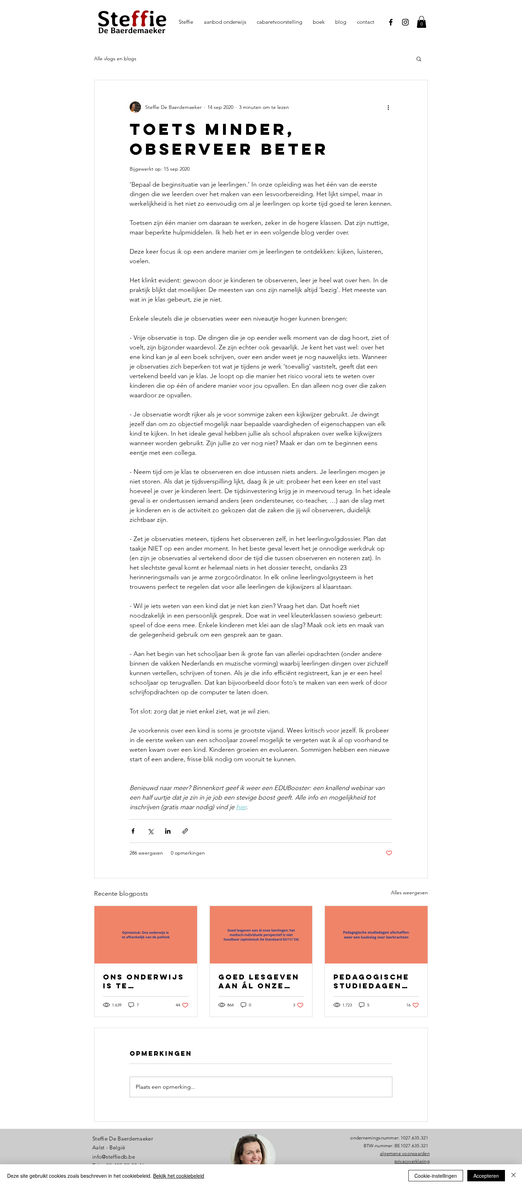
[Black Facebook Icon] (390, 22)
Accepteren (486, 1175)
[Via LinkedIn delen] (167, 831)
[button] (418, 58)
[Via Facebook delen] (133, 831)
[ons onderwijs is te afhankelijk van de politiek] (145, 935)
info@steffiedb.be (113, 1156)
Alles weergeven (409, 892)
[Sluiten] (513, 1175)
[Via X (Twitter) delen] (150, 831)
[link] (421, 22)
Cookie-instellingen (435, 1175)
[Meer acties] (388, 107)
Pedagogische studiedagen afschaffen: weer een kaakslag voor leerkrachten (374, 981)
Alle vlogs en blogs (115, 58)
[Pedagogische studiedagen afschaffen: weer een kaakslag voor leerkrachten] (376, 935)
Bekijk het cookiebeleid (178, 1175)
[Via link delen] (185, 831)
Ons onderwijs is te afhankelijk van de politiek (144, 981)
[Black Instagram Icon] (405, 22)
